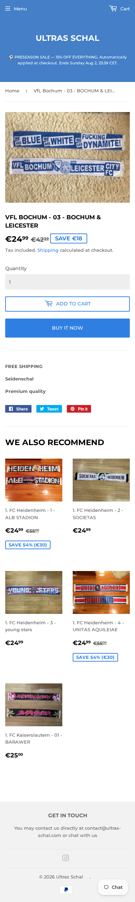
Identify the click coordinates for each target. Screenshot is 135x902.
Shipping (47, 250)
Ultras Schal (67, 38)
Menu (20, 8)
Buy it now (67, 328)
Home (12, 90)
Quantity (16, 268)
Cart (124, 8)
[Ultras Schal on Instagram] (65, 859)
